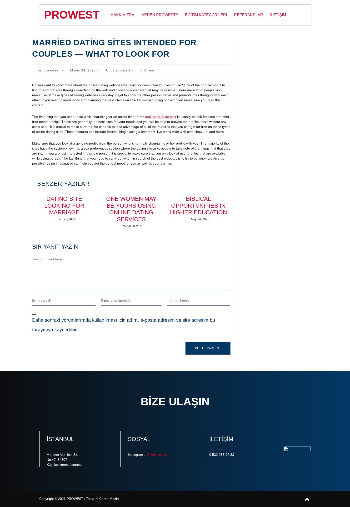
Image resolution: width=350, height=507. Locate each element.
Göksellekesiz (157, 455)
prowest (72, 15)
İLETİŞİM (278, 15)
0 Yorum (147, 70)
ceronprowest (49, 70)
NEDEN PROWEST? (159, 15)
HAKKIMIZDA (122, 15)
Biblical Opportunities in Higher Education (198, 206)
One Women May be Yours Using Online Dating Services (131, 209)
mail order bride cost (160, 117)
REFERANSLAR (248, 15)
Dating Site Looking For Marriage (64, 206)
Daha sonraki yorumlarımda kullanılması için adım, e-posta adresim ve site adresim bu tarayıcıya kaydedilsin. (123, 324)
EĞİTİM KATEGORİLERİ (206, 15)
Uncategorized (118, 70)
